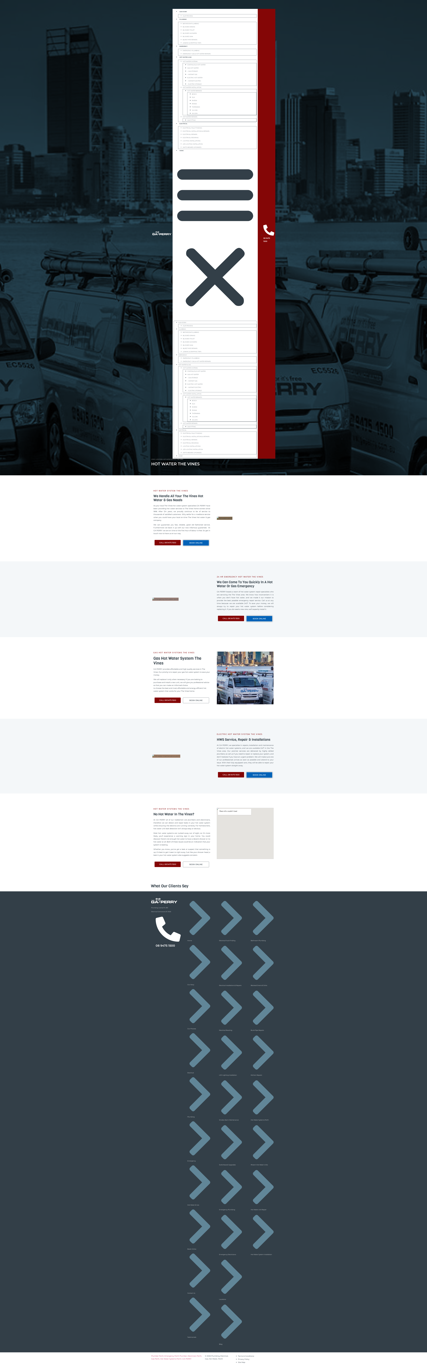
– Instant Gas (192, 74)
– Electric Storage (194, 84)
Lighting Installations (191, 141)
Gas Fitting (191, 120)
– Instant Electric (194, 81)
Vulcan (194, 110)
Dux (193, 97)
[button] (215, 236)
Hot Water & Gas (185, 57)
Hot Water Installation (192, 87)
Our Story (183, 11)
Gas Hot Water (193, 68)
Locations (159, 459)
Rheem (194, 100)
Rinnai (194, 104)
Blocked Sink (188, 36)
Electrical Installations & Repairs (196, 131)
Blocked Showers (190, 33)
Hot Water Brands (194, 91)
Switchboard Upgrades (192, 147)
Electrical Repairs (190, 134)
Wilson (194, 113)
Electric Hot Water (194, 77)
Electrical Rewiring (191, 137)
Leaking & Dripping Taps (192, 43)
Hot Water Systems (190, 61)
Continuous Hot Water (196, 65)
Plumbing (183, 19)
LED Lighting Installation (193, 144)
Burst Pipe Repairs (190, 40)
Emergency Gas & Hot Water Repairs (197, 54)
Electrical (183, 123)
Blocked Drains (189, 27)
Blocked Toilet (188, 30)
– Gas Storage (192, 71)
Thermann (196, 107)
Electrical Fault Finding (192, 128)
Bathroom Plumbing (191, 23)
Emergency (183, 46)
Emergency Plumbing (191, 50)
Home (181, 150)
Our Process (188, 16)
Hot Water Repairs (190, 117)
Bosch (194, 94)
